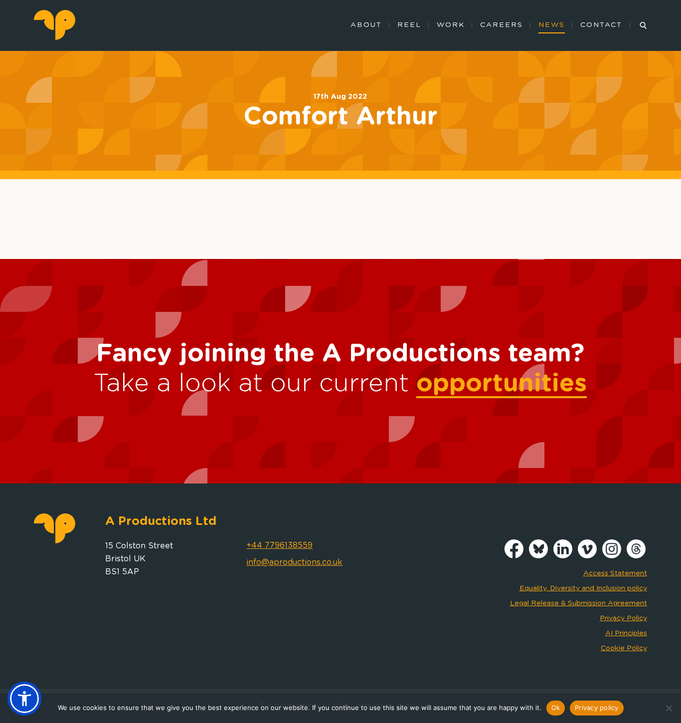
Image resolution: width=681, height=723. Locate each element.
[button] (24, 698)
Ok (555, 708)
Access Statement (615, 573)
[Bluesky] (538, 556)
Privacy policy (597, 708)
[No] (669, 708)
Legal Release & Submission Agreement (578, 603)
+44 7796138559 (279, 545)
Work (451, 24)
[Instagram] (611, 556)
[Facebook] (514, 556)
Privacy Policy (623, 618)
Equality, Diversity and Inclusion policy (583, 588)
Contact (601, 24)
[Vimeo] (587, 556)
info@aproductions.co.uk (294, 562)
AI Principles (626, 633)
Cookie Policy (624, 648)
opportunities (501, 383)
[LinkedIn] (562, 556)
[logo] (54, 37)
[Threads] (636, 556)
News (551, 24)
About (366, 24)
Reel (409, 24)
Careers (501, 24)
